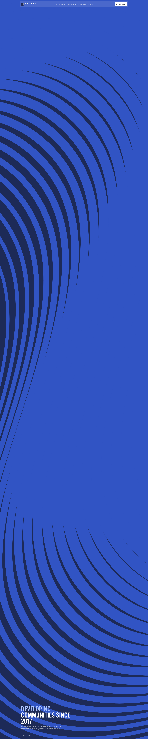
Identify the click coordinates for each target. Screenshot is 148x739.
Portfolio (79, 4)
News (85, 4)
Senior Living (72, 4)
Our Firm (57, 4)
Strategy (64, 4)
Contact (90, 4)
